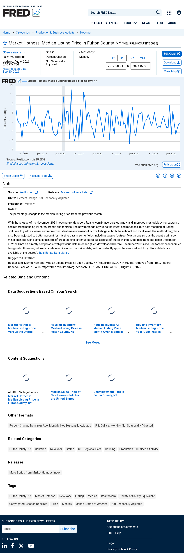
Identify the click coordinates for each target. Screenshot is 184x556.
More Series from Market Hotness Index (34, 472)
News (146, 23)
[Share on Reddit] (172, 176)
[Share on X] (158, 176)
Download (170, 62)
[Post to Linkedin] (179, 176)
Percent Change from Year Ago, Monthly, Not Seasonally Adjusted (50, 425)
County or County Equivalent (137, 496)
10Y (131, 58)
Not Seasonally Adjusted (126, 504)
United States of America (91, 504)
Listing (79, 496)
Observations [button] (12, 52)
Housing (85, 32)
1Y (113, 58)
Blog (159, 23)
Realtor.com (27, 192)
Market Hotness (45, 496)
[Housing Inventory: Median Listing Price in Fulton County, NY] (69, 311)
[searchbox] (122, 12)
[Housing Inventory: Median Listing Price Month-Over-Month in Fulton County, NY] (111, 311)
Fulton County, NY (20, 449)
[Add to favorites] (5, 43)
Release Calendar (104, 23)
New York (56, 449)
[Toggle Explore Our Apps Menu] (169, 13)
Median (92, 496)
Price (54, 504)
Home (6, 32)
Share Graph (12, 176)
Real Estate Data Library (54, 252)
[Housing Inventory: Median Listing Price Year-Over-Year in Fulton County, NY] (154, 311)
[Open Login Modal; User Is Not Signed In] (179, 13)
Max (142, 58)
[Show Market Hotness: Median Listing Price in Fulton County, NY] (62, 80)
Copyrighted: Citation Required (28, 504)
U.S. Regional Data (89, 449)
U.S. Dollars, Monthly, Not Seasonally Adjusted (124, 425)
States (70, 449)
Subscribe (67, 529)
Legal (110, 543)
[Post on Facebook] (165, 176)
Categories (23, 32)
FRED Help (114, 533)
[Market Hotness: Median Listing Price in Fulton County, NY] (26, 378)
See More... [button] (93, 342)
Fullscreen (170, 164)
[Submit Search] (158, 12)
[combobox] (121, 12)
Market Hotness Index (75, 192)
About (173, 23)
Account (38, 176)
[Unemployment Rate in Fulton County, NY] (111, 378)
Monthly (67, 504)
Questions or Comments (122, 527)
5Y (122, 58)
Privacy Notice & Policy (122, 549)
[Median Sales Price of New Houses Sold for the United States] (69, 378)
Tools (129, 23)
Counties (40, 449)
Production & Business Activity (55, 32)
